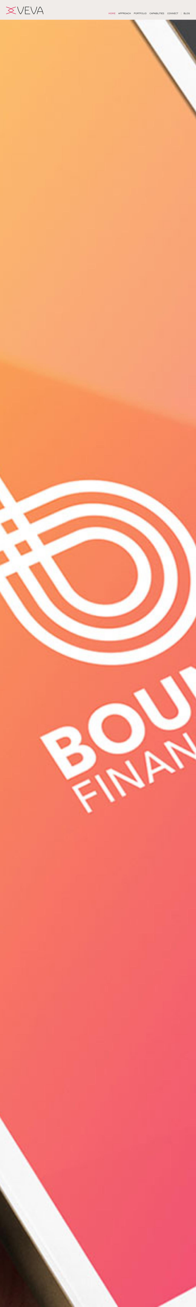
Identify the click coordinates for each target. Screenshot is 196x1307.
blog (187, 13)
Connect (172, 13)
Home (112, 13)
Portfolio (140, 13)
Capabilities (156, 13)
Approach (124, 13)
